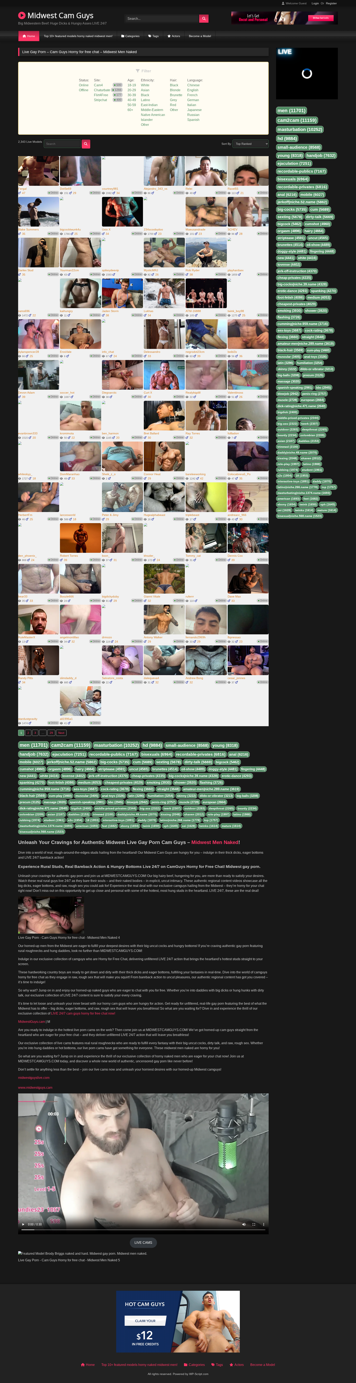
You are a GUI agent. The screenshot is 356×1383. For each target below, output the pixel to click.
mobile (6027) (31, 762)
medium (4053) (89, 782)
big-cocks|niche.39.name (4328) (193, 776)
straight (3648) (168, 789)
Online (84, 85)
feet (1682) (109, 826)
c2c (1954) (75, 820)
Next (61, 732)
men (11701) (34, 745)
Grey (173, 100)
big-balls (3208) (247, 795)
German (193, 100)
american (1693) (87, 826)
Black (145, 95)
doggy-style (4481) (222, 769)
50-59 (132, 105)
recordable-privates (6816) (200, 754)
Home (31, 36)
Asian (145, 90)
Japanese (194, 110)
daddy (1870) (147, 820)
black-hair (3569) (32, 795)
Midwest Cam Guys (60, 15)
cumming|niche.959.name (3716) (45, 789)
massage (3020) (55, 802)
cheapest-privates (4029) (124, 782)
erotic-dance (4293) (237, 776)
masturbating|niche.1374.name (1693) (46, 826)
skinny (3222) (186, 795)
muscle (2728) (189, 802)
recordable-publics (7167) (113, 754)
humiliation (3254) (160, 795)
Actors (176, 36)
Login (315, 3)
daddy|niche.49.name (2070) (137, 814)
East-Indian (149, 105)
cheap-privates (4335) (148, 776)
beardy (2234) (247, 808)
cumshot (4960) (32, 769)
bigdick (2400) (81, 808)
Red (173, 105)
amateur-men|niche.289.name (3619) (211, 789)
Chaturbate (102, 90)
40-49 (132, 100)
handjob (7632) (34, 754)
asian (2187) (56, 814)
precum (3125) (30, 802)
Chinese (193, 85)
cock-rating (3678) (115, 789)
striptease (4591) (111, 769)
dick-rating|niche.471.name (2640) (44, 808)
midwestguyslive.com (33, 1077)
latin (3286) (136, 795)
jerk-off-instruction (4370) (108, 776)
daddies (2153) (78, 814)
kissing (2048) (170, 814)
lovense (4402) (73, 776)
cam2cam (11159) (70, 745)
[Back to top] (343, 1371)
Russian (193, 115)
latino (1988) (242, 814)
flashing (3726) (211, 782)
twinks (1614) (208, 826)
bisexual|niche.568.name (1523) (42, 831)
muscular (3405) (86, 795)
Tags (155, 36)
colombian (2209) (32, 814)
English (192, 90)
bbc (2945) (115, 802)
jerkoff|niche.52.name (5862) (72, 762)
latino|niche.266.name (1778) (180, 820)
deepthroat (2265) (221, 808)
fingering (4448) (253, 769)
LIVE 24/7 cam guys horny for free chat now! (82, 1013)
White (145, 85)
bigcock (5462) (227, 762)
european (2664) (214, 802)
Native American (153, 115)
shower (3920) (185, 782)
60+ (130, 110)
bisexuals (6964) (156, 754)
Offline (83, 90)
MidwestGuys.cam (31, 1021)
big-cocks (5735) (114, 762)
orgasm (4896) (60, 769)
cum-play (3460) (60, 795)
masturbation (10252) (116, 745)
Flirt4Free (101, 95)
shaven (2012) (194, 814)
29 (51, 732)
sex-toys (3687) (85, 789)
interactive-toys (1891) (118, 820)
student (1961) (54, 820)
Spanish (193, 120)
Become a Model (200, 36)
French (192, 95)
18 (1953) (92, 820)
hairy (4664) (85, 769)
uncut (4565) (139, 769)
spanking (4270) (32, 782)
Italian (191, 105)
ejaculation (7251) (69, 754)
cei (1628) (189, 826)
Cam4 (98, 85)
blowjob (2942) (137, 802)
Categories (132, 36)
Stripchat (100, 100)
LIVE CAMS (143, 1242)
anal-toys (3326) (113, 795)
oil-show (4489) (193, 769)
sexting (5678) (168, 762)
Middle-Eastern (152, 110)
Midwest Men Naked (214, 842)
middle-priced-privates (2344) (115, 808)
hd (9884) (152, 745)
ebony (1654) (130, 826)
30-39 (132, 95)
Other (145, 124)
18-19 (132, 85)
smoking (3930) (159, 782)
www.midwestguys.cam (35, 1087)
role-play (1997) (219, 814)
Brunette (176, 95)
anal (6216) (238, 754)
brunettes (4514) (165, 769)
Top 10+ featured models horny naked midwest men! (78, 36)
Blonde (175, 90)
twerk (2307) (172, 808)
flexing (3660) (143, 789)
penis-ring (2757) (163, 802)
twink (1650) (151, 826)
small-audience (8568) (187, 745)
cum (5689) (142, 762)
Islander (147, 120)
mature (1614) (231, 826)
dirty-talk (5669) (198, 762)
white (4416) (49, 776)
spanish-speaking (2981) (87, 802)
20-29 (132, 90)
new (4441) (28, 776)
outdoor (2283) (194, 808)
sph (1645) (170, 826)
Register (331, 3)
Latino (145, 100)
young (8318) (225, 745)
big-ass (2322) (150, 808)
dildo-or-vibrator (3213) (216, 795)
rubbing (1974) (30, 820)
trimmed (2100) (103, 814)
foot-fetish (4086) (61, 782)
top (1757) (211, 820)
